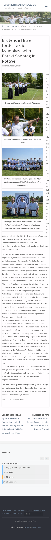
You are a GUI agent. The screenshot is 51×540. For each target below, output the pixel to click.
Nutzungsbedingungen (12, 514)
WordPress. (36, 527)
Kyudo (18, 66)
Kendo (8, 477)
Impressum (6, 510)
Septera (26, 527)
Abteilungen (12, 26)
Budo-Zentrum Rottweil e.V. (20, 5)
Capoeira (10, 482)
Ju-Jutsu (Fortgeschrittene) (16, 467)
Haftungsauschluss (36, 510)
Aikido (8, 472)
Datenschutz (19, 510)
